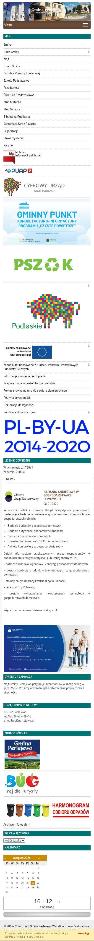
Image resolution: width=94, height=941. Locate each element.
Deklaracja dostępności (18, 405)
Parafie (8, 145)
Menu (8, 25)
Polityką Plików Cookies (29, 936)
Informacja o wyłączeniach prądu (24, 376)
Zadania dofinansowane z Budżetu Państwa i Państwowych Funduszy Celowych (40, 367)
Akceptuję (83, 933)
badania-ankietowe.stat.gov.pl (37, 610)
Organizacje (10, 131)
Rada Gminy (11, 52)
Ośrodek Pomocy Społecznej (21, 73)
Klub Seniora (11, 109)
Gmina (7, 44)
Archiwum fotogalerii (16, 824)
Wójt (6, 59)
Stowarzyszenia (13, 138)
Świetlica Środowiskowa (18, 95)
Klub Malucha (12, 102)
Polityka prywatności (16, 397)
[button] (89, 52)
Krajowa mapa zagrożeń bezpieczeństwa (29, 383)
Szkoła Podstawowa (16, 80)
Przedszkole (11, 87)
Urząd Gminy (11, 66)
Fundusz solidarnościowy (19, 412)
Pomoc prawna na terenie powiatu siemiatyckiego (35, 390)
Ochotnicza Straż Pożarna (19, 123)
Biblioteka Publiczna (16, 116)
